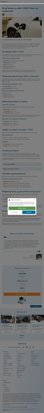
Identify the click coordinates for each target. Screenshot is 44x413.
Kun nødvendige (14, 212)
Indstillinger (28, 212)
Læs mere (21, 205)
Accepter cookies (22, 208)
